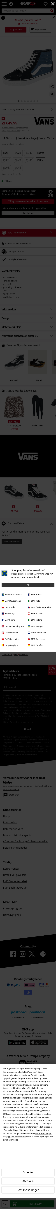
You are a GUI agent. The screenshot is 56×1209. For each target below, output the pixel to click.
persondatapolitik (17, 1136)
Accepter (28, 1172)
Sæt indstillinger (28, 1190)
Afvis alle (28, 1181)
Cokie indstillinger (43, 1133)
